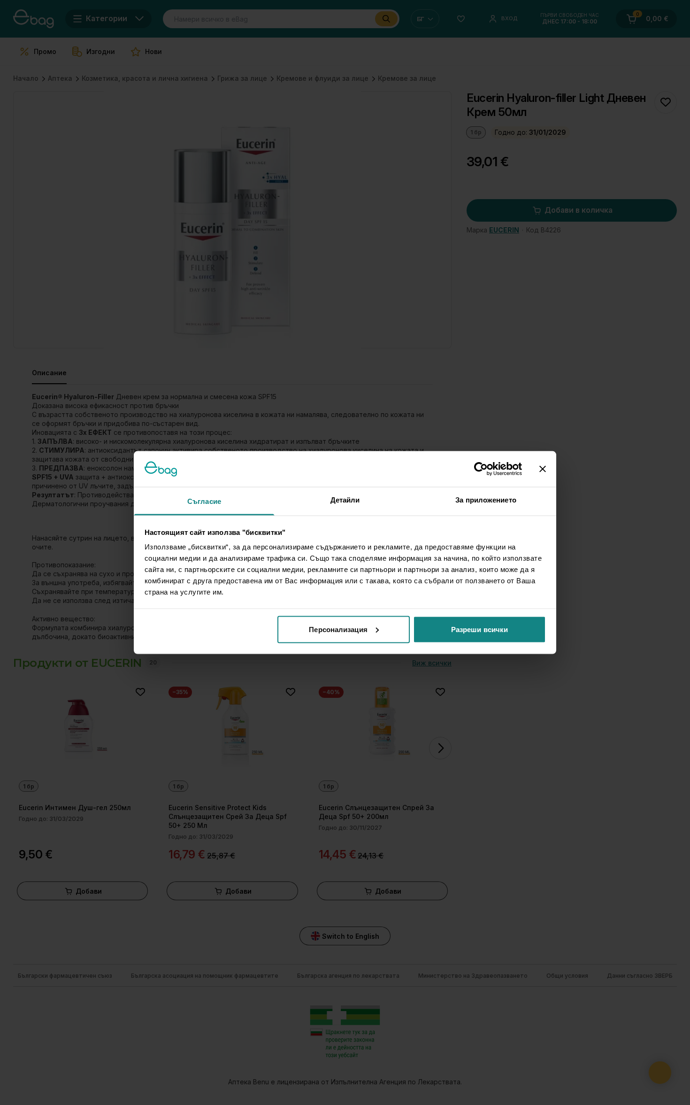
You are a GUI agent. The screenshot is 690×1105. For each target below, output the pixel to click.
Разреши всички (479, 629)
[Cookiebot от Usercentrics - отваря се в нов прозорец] (481, 469)
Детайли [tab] (345, 500)
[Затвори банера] (542, 468)
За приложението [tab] (485, 500)
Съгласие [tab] (204, 501)
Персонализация (338, 629)
